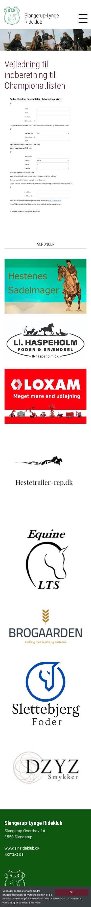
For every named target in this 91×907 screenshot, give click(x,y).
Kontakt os (14, 854)
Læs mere (35, 902)
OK (72, 892)
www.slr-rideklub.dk (22, 848)
